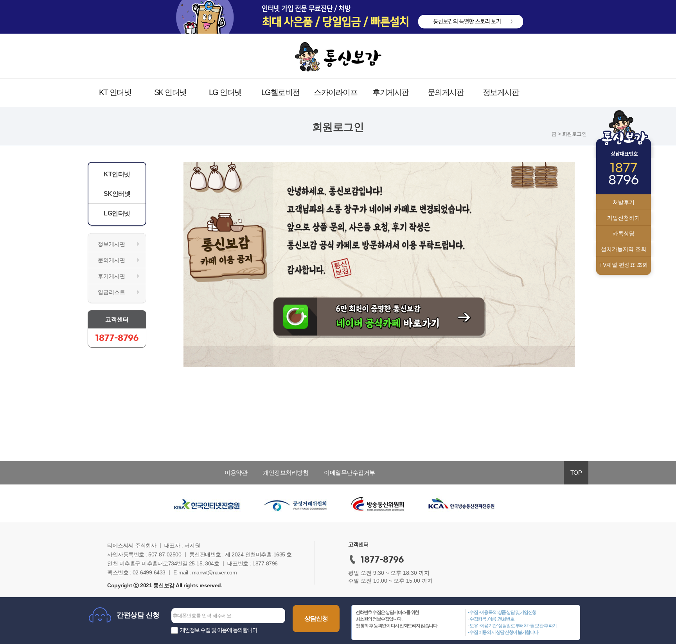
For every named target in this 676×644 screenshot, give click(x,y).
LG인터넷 (117, 213)
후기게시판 (390, 92)
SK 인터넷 (170, 92)
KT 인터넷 (115, 92)
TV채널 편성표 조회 (623, 265)
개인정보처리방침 (285, 472)
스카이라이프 (335, 92)
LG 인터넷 (225, 92)
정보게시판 (501, 92)
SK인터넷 (117, 193)
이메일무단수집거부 (349, 472)
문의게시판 (446, 92)
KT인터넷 (117, 174)
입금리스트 (111, 292)
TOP (576, 472)
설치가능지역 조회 (623, 249)
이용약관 (236, 472)
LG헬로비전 (280, 92)
